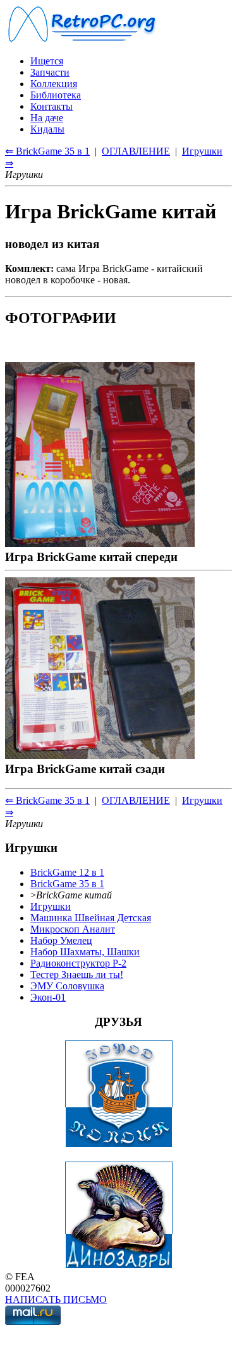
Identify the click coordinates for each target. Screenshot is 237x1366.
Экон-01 (48, 997)
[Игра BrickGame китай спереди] (100, 543)
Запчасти (50, 72)
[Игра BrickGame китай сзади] (100, 755)
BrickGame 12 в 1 (67, 872)
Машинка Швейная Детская (90, 917)
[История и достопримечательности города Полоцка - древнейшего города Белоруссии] (119, 1144)
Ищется (46, 61)
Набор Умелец (61, 940)
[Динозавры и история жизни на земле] (119, 1265)
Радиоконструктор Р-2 (78, 963)
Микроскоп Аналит (72, 929)
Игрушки (50, 906)
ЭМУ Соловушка (67, 985)
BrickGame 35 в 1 (67, 883)
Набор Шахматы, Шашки (85, 951)
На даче (46, 117)
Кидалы (47, 129)
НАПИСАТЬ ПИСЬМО (56, 1299)
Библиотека (55, 95)
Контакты (51, 106)
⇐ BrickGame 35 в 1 (47, 151)
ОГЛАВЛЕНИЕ (136, 151)
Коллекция (53, 83)
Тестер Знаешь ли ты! (76, 974)
